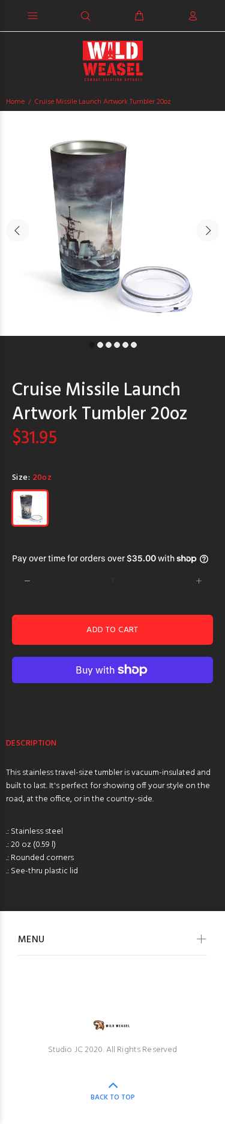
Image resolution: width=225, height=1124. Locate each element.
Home (15, 102)
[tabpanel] (112, 223)
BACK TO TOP (113, 1098)
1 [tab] (92, 345)
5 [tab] (125, 345)
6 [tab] (134, 345)
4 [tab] (117, 345)
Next (207, 230)
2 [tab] (100, 345)
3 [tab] (109, 345)
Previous (17, 230)
